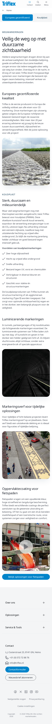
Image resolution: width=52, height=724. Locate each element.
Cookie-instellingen (26, 706)
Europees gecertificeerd (17, 17)
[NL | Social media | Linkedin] (26, 691)
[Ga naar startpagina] (8, 3)
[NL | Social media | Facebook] (15, 691)
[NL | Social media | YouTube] (36, 691)
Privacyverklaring (36, 699)
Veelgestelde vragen (17, 699)
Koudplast (42, 17)
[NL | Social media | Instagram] (31, 691)
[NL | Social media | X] (20, 691)
